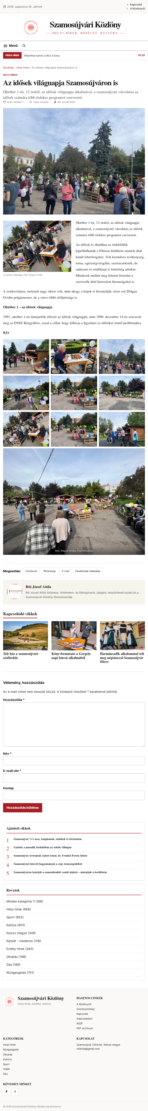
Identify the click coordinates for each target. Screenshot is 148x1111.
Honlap (8, 788)
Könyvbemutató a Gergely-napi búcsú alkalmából (71, 655)
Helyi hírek (22, 67)
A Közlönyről (137, 8)
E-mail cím (12, 771)
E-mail (65, 571)
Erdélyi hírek (15, 949)
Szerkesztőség (85, 1008)
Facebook (31, 571)
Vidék (6, 1068)
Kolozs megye (16, 933)
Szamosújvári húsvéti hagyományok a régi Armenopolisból (48, 864)
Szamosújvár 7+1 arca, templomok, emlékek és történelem (48, 839)
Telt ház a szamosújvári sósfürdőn (20, 655)
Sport (10, 917)
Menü (13, 45)
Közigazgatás (16, 972)
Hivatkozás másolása (87, 571)
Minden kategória (19, 901)
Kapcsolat (136, 4)
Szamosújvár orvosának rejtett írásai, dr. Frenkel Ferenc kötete (50, 856)
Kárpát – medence (19, 941)
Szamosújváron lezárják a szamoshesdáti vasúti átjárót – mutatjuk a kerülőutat (60, 872)
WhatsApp (49, 571)
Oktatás (12, 957)
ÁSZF (80, 1023)
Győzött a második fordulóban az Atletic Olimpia (42, 847)
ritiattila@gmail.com (88, 1048)
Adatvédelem (84, 1018)
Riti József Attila (66, 102)
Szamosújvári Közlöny (85, 24)
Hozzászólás (14, 700)
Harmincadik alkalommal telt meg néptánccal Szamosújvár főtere (122, 657)
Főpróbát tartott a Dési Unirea (42, 55)
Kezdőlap (8, 67)
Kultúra (11, 925)
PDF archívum (85, 1028)
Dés (9, 965)
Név (7, 753)
